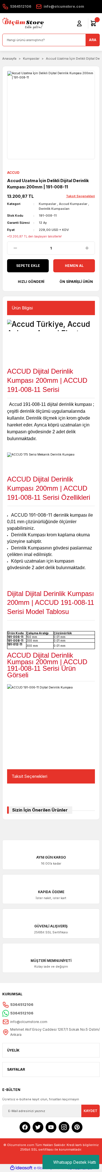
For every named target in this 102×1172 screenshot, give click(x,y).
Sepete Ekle (28, 265)
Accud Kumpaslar (73, 204)
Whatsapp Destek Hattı (74, 1162)
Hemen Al (74, 265)
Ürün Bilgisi (22, 308)
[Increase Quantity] (87, 248)
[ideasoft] (21, 1168)
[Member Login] (79, 23)
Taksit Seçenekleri (29, 776)
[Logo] (23, 23)
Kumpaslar (47, 204)
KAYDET (90, 1111)
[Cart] (93, 23)
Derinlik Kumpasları (54, 209)
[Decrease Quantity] (15, 248)
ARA (92, 40)
